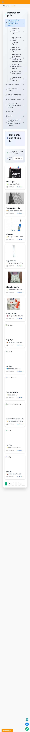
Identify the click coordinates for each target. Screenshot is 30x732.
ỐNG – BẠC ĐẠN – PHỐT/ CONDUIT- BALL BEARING (14, 105)
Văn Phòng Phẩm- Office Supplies (17, 72)
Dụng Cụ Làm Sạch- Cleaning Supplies (16, 49)
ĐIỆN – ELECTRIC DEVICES (12, 89)
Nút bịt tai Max (11, 313)
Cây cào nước (11, 261)
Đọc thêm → (20, 187)
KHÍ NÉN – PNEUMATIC (14, 95)
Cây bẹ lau (9, 234)
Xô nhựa (9, 366)
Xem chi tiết (15, 173)
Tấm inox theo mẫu (13, 208)
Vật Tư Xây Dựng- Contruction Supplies (17, 78)
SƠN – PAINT (11, 111)
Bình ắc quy (10, 182)
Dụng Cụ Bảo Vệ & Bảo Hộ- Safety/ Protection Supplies (16, 41)
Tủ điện (9, 445)
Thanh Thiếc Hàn (12, 392)
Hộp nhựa (9, 340)
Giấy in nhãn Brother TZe (15, 419)
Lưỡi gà (9, 471)
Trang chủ (6, 6)
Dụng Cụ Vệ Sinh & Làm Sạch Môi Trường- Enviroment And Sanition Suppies (17, 58)
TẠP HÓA (10, 116)
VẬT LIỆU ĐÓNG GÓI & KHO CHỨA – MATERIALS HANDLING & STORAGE (14, 123)
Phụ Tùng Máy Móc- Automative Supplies (17, 66)
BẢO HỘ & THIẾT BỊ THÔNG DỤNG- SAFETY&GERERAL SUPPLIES (13, 23)
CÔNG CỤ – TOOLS (13, 85)
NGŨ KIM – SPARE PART (15, 99)
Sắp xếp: (10, 158)
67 (19, 484)
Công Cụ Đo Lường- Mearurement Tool (16, 31)
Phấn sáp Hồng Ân (12, 287)
